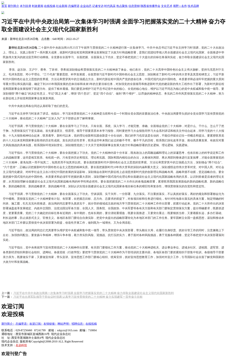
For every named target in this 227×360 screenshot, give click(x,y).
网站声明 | (64, 323)
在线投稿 (49, 5)
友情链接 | (50, 323)
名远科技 (21, 345)
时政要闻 (37, 5)
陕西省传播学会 (150, 5)
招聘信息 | (78, 323)
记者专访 (98, 5)
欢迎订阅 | (36, 323)
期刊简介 (13, 5)
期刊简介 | (8, 323)
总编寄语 (73, 5)
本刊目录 (25, 5)
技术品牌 (193, 5)
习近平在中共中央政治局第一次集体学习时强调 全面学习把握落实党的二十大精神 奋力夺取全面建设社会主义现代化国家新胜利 (93, 293)
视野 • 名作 (180, 5)
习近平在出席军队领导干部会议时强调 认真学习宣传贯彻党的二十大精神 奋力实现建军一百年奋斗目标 (78, 296)
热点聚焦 (122, 5)
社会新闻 (61, 5)
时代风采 (110, 5)
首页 (4, 5)
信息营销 (134, 5)
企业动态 (86, 5)
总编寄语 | (22, 323)
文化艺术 (166, 5)
